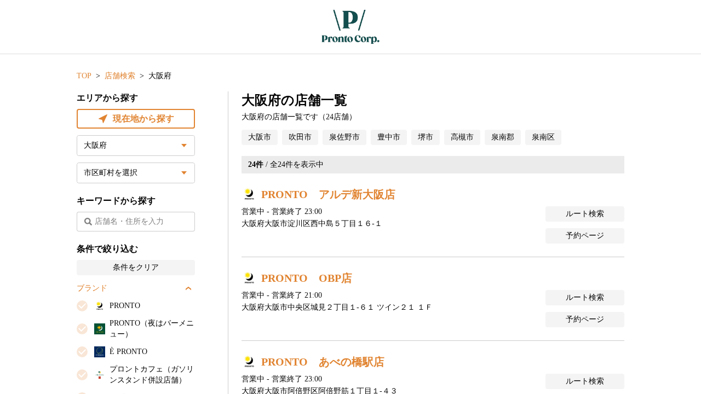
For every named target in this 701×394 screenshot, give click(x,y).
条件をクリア (136, 267)
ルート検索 (585, 214)
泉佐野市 (344, 137)
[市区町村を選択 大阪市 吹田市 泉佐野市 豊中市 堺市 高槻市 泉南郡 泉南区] (136, 173)
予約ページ (585, 235)
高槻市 (462, 137)
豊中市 (388, 137)
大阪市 (259, 137)
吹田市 (300, 137)
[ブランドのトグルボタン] (188, 288)
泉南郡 (502, 137)
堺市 (425, 137)
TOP (84, 76)
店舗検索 (120, 76)
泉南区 (543, 137)
